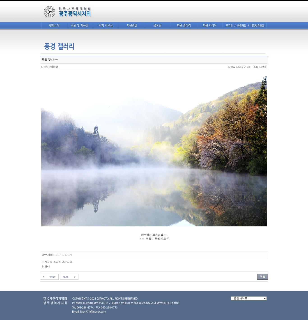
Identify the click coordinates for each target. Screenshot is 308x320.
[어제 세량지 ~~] (49, 276)
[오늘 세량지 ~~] (69, 276)
